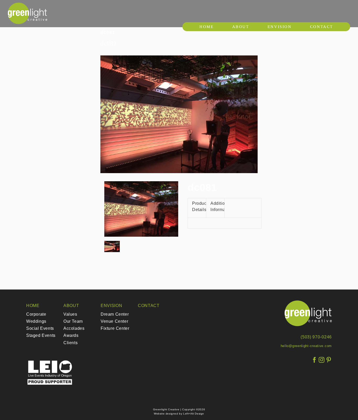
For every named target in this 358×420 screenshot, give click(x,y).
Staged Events (41, 335)
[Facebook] (315, 360)
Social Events (40, 328)
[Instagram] (322, 360)
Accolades (73, 328)
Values (70, 314)
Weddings (36, 321)
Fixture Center (115, 328)
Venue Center (114, 321)
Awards (71, 335)
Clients (70, 342)
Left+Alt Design (193, 413)
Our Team (73, 321)
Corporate (36, 314)
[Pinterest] (329, 360)
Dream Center (115, 314)
